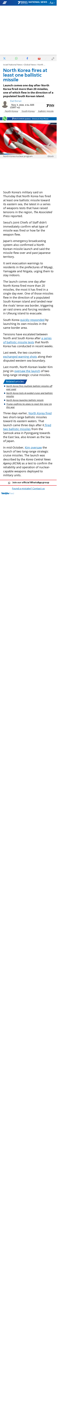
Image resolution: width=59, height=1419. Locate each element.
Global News (30, 65)
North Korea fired (40, 413)
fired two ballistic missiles (27, 427)
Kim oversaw (33, 447)
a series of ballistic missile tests (27, 340)
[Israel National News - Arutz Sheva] (32, 2)
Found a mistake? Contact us (28, 488)
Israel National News (12, 65)
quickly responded (32, 320)
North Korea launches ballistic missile (25, 400)
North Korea (11, 111)
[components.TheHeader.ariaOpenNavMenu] (10, 2)
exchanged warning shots (20, 356)
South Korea (28, 111)
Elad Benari (16, 101)
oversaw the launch (27, 371)
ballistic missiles (46, 111)
